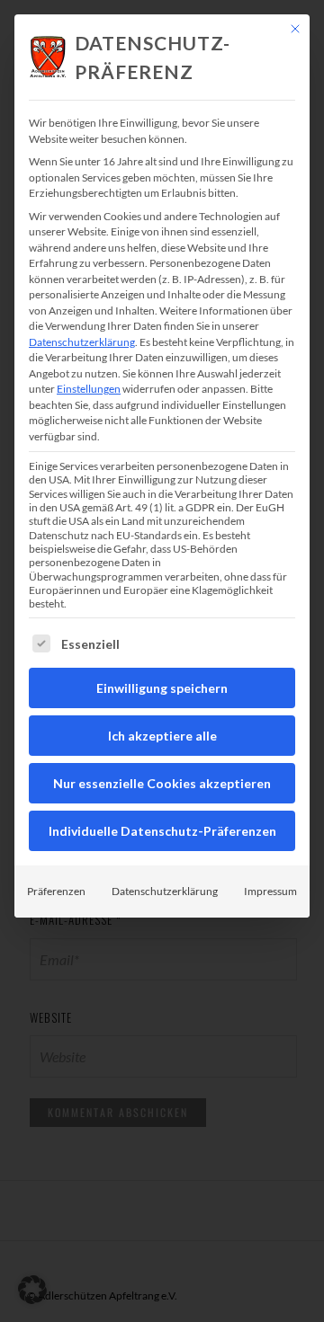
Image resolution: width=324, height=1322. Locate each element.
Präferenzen (56, 891)
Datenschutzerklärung (82, 342)
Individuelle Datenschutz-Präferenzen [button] (162, 830)
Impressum (270, 891)
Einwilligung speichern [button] (162, 688)
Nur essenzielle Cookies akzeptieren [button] (162, 783)
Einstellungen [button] (89, 388)
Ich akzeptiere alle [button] (162, 735)
